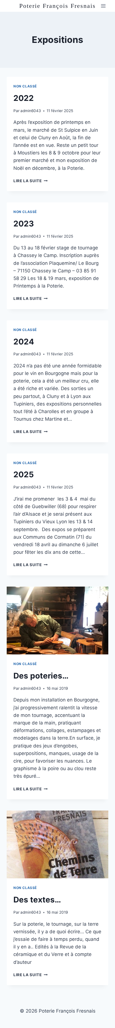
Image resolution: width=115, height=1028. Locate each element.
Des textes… (37, 899)
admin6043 (30, 110)
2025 (23, 474)
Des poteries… (40, 675)
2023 (23, 223)
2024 (23, 341)
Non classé (25, 86)
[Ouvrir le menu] (103, 6)
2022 (23, 98)
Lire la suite (30, 181)
